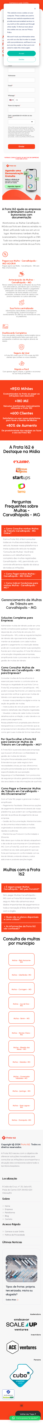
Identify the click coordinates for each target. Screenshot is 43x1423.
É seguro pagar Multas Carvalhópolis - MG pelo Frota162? (21, 887)
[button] (21, 531)
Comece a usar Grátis (18, 3)
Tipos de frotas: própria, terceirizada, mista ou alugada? (20, 1290)
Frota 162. (26, 1144)
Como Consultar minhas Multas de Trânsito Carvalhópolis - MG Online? (21, 530)
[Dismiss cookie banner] (35, 8)
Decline (21, 59)
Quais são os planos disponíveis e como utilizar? (21, 918)
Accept (21, 53)
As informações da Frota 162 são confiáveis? (20, 927)
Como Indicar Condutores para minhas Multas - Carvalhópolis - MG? (21, 585)
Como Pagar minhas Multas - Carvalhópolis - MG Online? (20, 574)
